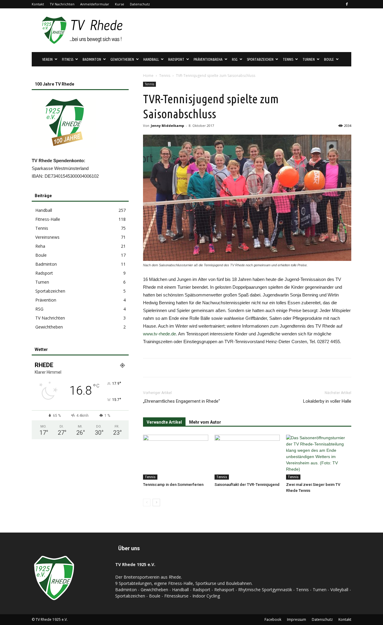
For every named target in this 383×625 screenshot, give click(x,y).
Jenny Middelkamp (167, 125)
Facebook (273, 619)
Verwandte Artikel (164, 422)
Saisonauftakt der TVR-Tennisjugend (247, 484)
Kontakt (38, 4)
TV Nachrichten (62, 4)
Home (148, 75)
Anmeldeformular (94, 4)
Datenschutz (140, 4)
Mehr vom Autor (205, 422)
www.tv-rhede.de (159, 333)
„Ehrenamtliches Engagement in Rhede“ (181, 401)
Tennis (164, 75)
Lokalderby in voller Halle (327, 401)
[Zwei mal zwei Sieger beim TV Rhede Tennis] (318, 457)
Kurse (119, 4)
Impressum (296, 619)
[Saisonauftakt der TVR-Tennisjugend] (247, 457)
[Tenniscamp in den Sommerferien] (175, 457)
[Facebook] (346, 4)
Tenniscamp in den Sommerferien (173, 484)
